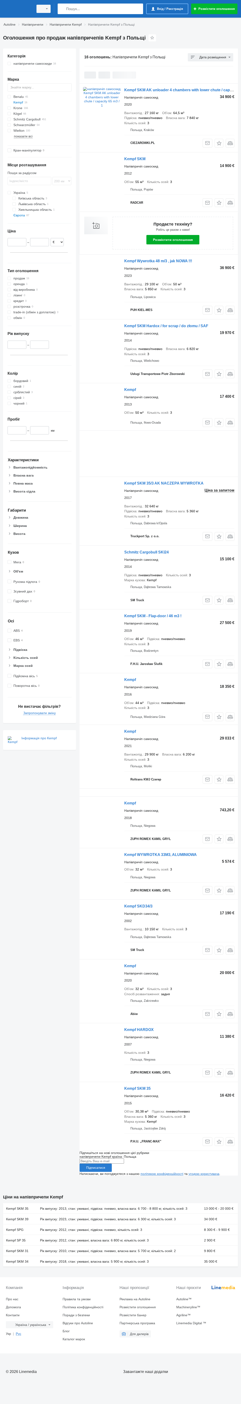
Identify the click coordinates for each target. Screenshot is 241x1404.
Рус (18, 1334)
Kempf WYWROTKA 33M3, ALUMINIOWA (160, 855)
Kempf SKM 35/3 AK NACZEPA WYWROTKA (164, 483)
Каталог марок (74, 1339)
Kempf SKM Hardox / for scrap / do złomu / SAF (166, 326)
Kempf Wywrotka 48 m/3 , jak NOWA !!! (158, 261)
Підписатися (95, 1167)
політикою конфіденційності (162, 1174)
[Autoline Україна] (18, 8)
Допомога (13, 1307)
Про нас (12, 1299)
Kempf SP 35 (16, 1240)
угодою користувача (204, 1174)
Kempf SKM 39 (17, 1219)
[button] (219, 143)
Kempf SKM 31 (17, 1251)
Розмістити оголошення (173, 240)
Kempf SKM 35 (137, 1088)
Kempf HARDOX (139, 1030)
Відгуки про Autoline (78, 1323)
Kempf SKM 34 (17, 1261)
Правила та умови (77, 1299)
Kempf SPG (15, 1230)
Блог (66, 1331)
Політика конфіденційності (83, 1307)
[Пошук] (62, 9)
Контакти (13, 1315)
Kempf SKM (134, 159)
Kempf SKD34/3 (138, 906)
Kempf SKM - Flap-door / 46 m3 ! (152, 616)
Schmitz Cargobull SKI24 (146, 552)
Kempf (130, 390)
